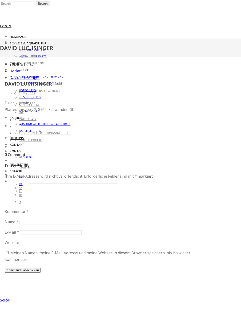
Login (6, 26)
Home (14, 71)
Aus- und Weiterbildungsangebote (44, 124)
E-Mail (12, 232)
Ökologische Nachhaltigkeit (40, 91)
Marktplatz (27, 119)
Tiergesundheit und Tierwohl (41, 76)
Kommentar (17, 211)
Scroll (5, 300)
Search (43, 3)
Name (11, 221)
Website (12, 242)
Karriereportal (30, 140)
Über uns (17, 138)
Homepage (18, 37)
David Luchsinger (24, 77)
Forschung (27, 98)
